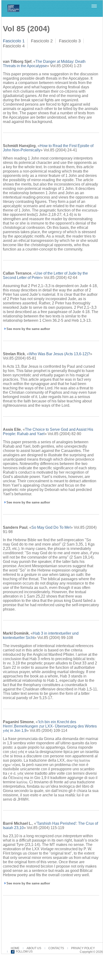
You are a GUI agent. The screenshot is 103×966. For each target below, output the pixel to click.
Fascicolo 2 (42, 41)
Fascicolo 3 (70, 41)
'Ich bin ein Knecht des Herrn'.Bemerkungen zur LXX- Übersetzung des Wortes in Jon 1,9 (50, 726)
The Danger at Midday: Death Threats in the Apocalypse (44, 63)
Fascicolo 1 (14, 41)
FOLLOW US (24, 951)
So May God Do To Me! (51, 527)
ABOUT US (34, 948)
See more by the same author (28, 329)
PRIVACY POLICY (83, 948)
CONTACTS (56, 948)
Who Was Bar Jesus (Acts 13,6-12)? (59, 354)
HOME (15, 948)
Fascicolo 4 (14, 46)
